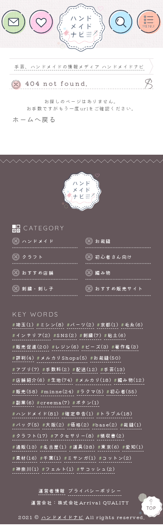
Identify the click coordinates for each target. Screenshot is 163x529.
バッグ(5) (28, 424)
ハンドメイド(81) (37, 413)
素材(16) (26, 457)
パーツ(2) (82, 324)
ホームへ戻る (34, 119)
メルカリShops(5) (63, 357)
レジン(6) (67, 346)
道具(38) (84, 446)
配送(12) (87, 369)
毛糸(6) (134, 324)
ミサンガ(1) (81, 457)
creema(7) (55, 402)
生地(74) (62, 379)
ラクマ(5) (92, 391)
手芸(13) (114, 369)
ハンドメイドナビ (62, 517)
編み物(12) (131, 379)
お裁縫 (103, 241)
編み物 (103, 272)
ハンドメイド (38, 241)
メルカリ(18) (95, 379)
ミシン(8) (52, 324)
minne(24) (59, 391)
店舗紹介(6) (30, 379)
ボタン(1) (87, 402)
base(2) (106, 424)
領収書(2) (112, 435)
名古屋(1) (54, 446)
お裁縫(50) (107, 357)
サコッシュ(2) (97, 468)
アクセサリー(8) (74, 435)
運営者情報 (51, 490)
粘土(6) (117, 335)
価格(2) (79, 424)
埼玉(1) (25, 324)
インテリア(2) (33, 335)
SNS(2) (67, 335)
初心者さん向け (114, 256)
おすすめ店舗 (38, 272)
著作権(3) (126, 346)
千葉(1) (52, 457)
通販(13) (26, 446)
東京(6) (110, 446)
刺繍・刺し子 (38, 288)
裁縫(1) (132, 424)
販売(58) (27, 391)
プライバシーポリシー (94, 490)
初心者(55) (123, 391)
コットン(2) (117, 457)
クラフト (32, 256)
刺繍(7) (92, 335)
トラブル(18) (116, 413)
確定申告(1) (79, 413)
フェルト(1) (59, 468)
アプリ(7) (28, 369)
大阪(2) (54, 424)
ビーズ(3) (97, 346)
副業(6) (25, 402)
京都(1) (109, 324)
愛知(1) (134, 446)
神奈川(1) (27, 468)
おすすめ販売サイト (119, 288)
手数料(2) (57, 369)
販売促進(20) (32, 346)
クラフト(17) (32, 435)
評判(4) (25, 357)
